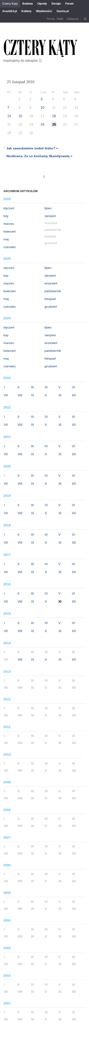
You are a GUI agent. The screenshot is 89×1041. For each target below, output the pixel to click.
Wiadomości (44, 11)
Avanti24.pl (9, 11)
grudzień (50, 306)
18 (54, 116)
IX (32, 395)
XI (59, 395)
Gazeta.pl (63, 11)
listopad (50, 299)
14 (9, 116)
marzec (8, 223)
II (18, 387)
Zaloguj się (73, 18)
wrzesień (50, 283)
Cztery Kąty (10, 3)
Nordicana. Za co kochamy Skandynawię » (39, 156)
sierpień (50, 216)
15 (20, 116)
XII (74, 395)
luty (5, 216)
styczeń (8, 208)
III (32, 387)
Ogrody (42, 3)
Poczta (51, 18)
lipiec (48, 208)
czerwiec (9, 247)
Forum (69, 3)
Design (56, 3)
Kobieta (26, 11)
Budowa (27, 3)
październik (52, 291)
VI (73, 387)
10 (42, 107)
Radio (60, 18)
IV (46, 387)
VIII (20, 395)
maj (6, 239)
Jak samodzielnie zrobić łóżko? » (32, 148)
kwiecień (9, 231)
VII (6, 395)
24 (42, 124)
